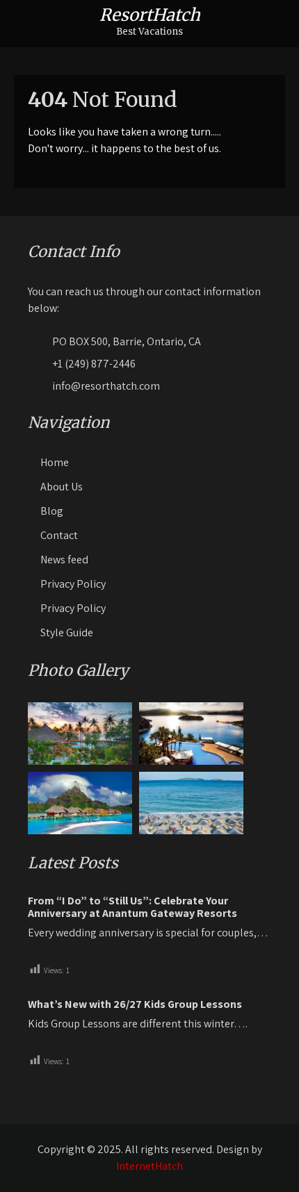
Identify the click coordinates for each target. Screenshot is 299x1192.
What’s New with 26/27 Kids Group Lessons (135, 1004)
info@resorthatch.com (106, 386)
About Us (61, 486)
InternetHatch (149, 1166)
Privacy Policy (73, 584)
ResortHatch (149, 15)
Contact (59, 535)
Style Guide (66, 632)
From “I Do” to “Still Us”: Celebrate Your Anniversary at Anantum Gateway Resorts (132, 907)
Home (54, 462)
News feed (64, 559)
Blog (51, 511)
